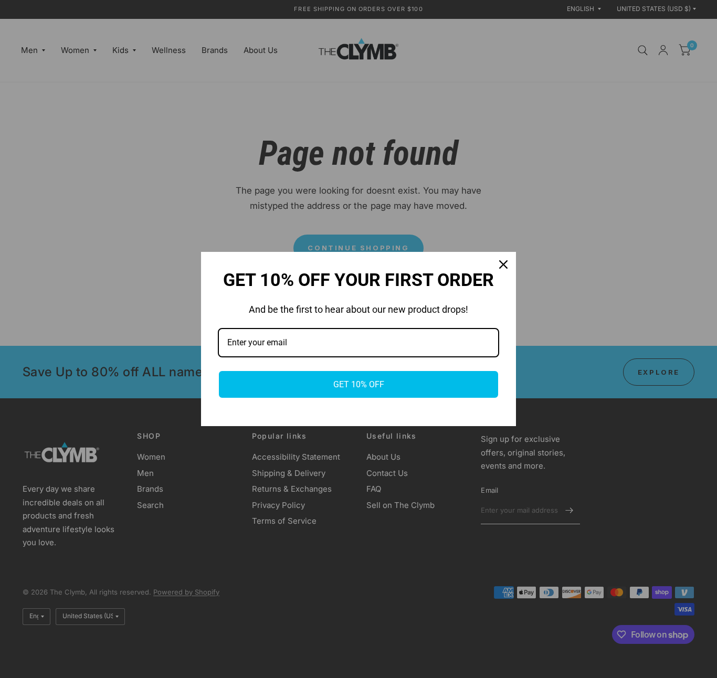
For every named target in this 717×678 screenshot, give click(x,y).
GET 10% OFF (358, 384)
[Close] (503, 264)
